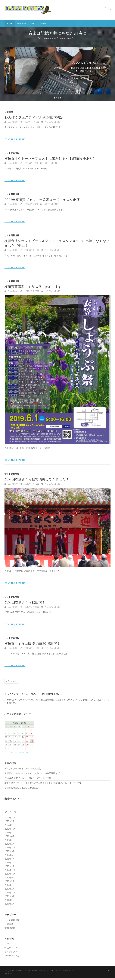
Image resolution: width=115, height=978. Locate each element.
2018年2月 (9, 862)
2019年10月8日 (31, 250)
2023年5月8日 (31, 163)
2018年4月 (9, 858)
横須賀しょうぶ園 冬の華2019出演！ (32, 643)
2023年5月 (9, 821)
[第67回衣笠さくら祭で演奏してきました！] (57, 527)
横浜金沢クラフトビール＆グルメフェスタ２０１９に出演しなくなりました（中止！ (44, 782)
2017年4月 (9, 885)
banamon (12, 121)
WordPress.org (11, 955)
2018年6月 (9, 855)
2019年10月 (10, 828)
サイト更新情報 (11, 153)
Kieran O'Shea (24, 752)
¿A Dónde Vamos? (74, 62)
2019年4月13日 (31, 483)
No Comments (52, 121)
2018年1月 (9, 866)
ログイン (8, 944)
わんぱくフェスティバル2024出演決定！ (35, 117)
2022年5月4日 (31, 204)
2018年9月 (9, 851)
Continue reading (14, 139)
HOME (9, 23)
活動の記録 (9, 927)
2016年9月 (9, 896)
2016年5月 (9, 900)
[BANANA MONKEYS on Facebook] (105, 8)
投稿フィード (10, 948)
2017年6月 (9, 877)
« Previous (11, 681)
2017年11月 (10, 870)
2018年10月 (10, 847)
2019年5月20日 (31, 291)
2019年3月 (9, 840)
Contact (43, 23)
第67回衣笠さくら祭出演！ (24, 602)
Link (32, 23)
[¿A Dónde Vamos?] (57, 48)
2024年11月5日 (31, 121)
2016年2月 (9, 903)
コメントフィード (12, 951)
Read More (69, 78)
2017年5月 (9, 881)
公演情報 (8, 111)
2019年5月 (9, 832)
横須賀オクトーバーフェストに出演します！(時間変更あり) (49, 158)
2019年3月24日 (31, 606)
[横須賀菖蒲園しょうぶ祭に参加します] (57, 369)
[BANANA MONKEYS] (27, 10)
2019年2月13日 (31, 648)
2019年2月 (9, 843)
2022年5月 (9, 825)
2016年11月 (10, 892)
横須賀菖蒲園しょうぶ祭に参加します (33, 286)
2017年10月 (10, 873)
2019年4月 (9, 836)
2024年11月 (10, 817)
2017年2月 (9, 888)
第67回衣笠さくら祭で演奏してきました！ (36, 479)
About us (21, 23)
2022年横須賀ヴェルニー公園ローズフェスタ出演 (42, 199)
